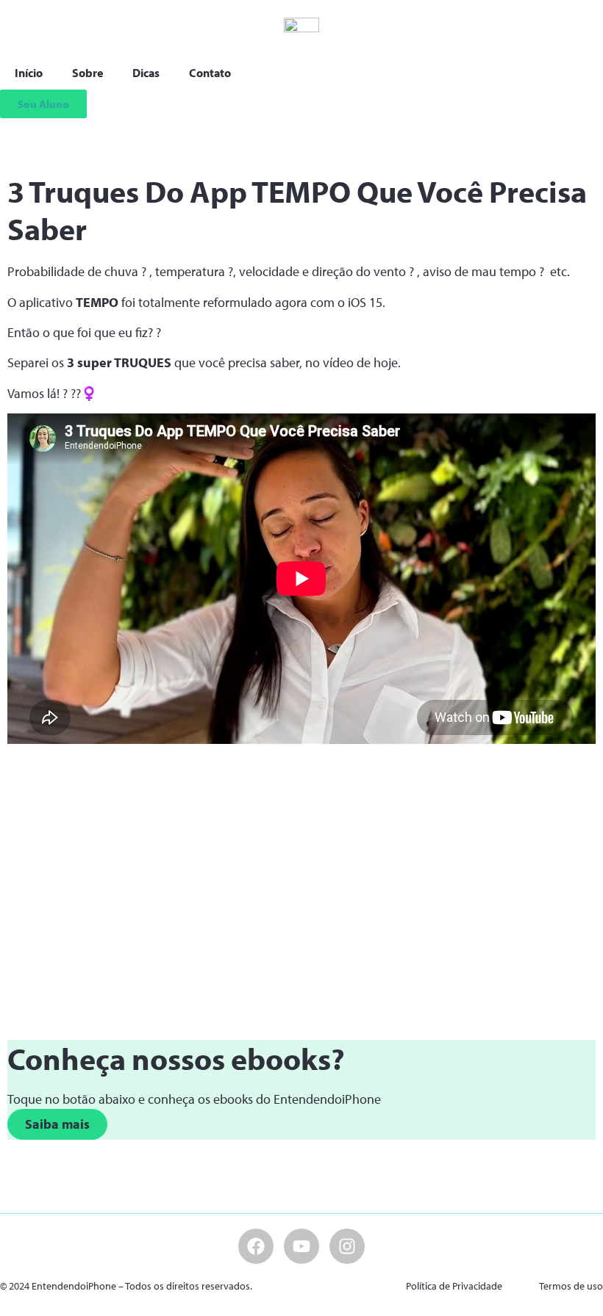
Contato (210, 72)
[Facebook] (256, 1246)
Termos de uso (571, 1285)
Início (29, 72)
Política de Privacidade (454, 1285)
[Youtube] (301, 1246)
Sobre (87, 72)
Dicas (146, 72)
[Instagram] (347, 1246)
